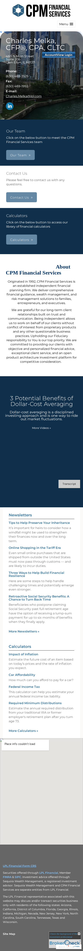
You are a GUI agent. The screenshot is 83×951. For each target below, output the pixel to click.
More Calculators (23, 731)
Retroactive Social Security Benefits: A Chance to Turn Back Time (39, 598)
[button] (66, 24)
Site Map (9, 934)
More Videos (41, 428)
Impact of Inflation (23, 654)
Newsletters (20, 515)
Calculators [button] (19, 240)
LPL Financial (48, 872)
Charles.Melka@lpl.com (24, 96)
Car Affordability (22, 675)
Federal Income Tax (24, 687)
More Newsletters (24, 631)
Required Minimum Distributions (35, 703)
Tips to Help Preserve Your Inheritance (39, 523)
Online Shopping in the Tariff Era (35, 548)
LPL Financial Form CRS (19, 866)
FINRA (7, 877)
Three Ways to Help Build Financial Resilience (36, 574)
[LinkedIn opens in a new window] (10, 106)
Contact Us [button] (19, 197)
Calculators (20, 646)
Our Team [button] (18, 155)
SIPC (18, 877)
